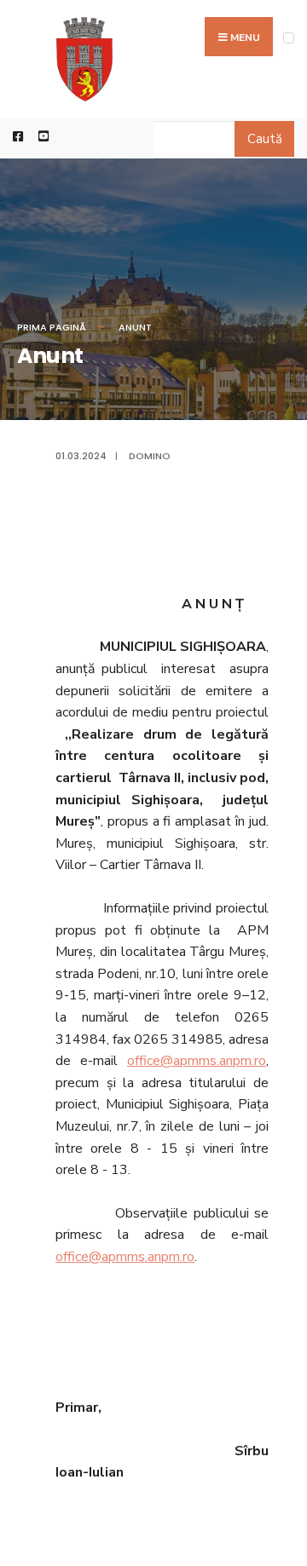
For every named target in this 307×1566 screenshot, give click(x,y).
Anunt (135, 327)
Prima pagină (51, 327)
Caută (264, 138)
